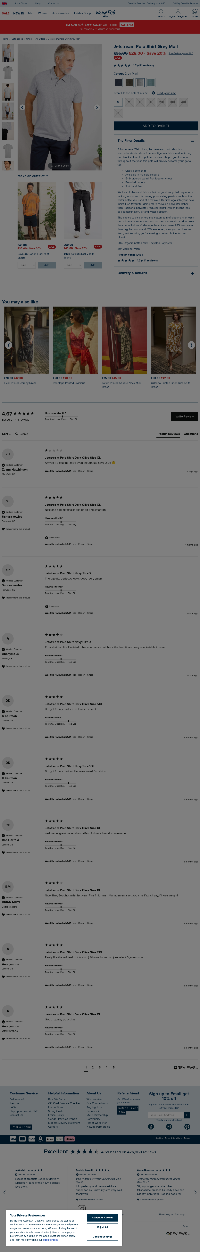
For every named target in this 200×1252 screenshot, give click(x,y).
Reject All (102, 1227)
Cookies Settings (102, 1236)
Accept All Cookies (102, 1217)
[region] (64, 1227)
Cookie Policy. (50, 1239)
